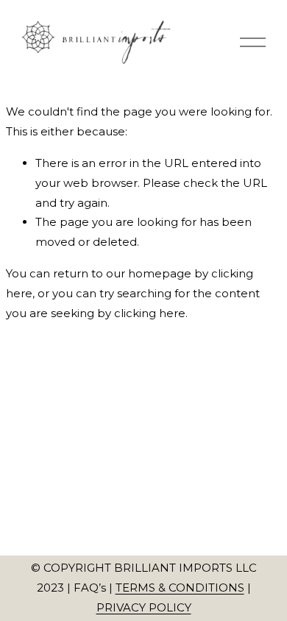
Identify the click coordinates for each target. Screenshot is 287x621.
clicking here (149, 313)
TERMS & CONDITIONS (180, 588)
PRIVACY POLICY (143, 607)
